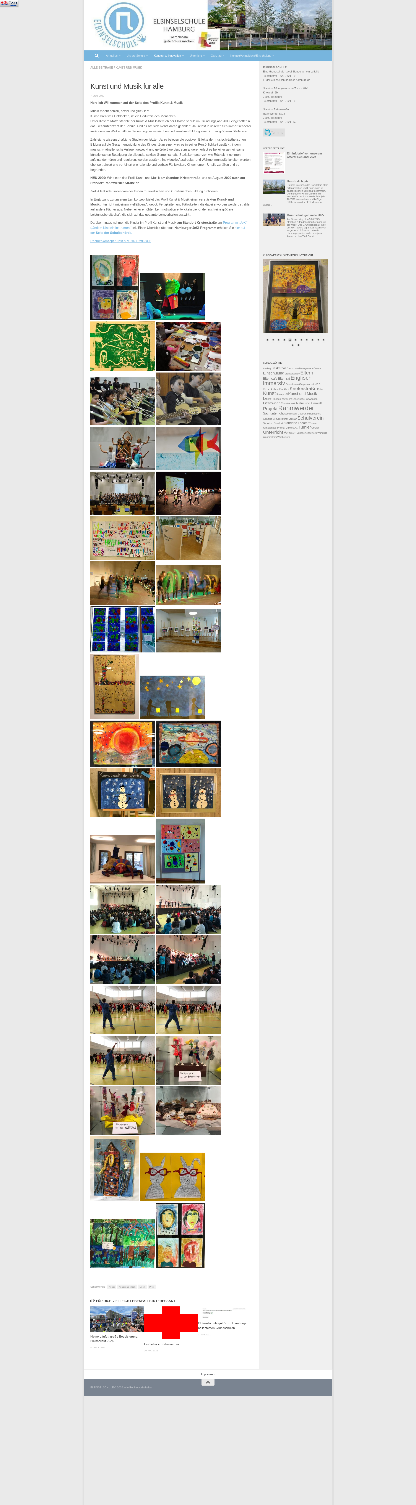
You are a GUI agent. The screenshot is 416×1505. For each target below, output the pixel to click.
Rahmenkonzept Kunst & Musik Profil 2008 (120, 241)
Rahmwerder (296, 407)
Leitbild (314, 71)
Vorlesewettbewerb (307, 433)
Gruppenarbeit (306, 384)
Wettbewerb (283, 437)
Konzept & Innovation (167, 55)
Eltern (306, 373)
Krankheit (284, 389)
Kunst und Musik (129, 67)
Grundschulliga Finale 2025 (305, 215)
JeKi (318, 384)
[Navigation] (9, 3)
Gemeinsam (292, 384)
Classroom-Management (300, 368)
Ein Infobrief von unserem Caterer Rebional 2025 (304, 155)
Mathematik (289, 403)
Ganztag (216, 55)
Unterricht (196, 55)
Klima (275, 389)
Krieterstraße (303, 388)
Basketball (278, 368)
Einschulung (273, 373)
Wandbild (322, 433)
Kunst (112, 1287)
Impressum (208, 1374)
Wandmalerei (270, 437)
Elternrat (284, 378)
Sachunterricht (273, 413)
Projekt (270, 408)
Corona (317, 368)
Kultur (320, 389)
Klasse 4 (267, 389)
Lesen (268, 398)
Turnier (305, 427)
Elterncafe (270, 378)
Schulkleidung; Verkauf (285, 419)
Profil (151, 1287)
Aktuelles (112, 55)
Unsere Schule (136, 55)
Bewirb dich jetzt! (298, 181)
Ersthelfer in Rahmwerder (161, 1344)
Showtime (268, 423)
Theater (303, 423)
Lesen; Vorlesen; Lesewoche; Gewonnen (295, 399)
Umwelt (315, 427)
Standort (278, 423)
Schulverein (310, 418)
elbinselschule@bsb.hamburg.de (290, 80)
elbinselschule (292, 373)
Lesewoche (273, 403)
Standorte (290, 423)
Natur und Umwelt (309, 403)
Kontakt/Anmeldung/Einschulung (250, 55)
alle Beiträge (101, 67)
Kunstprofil (282, 394)
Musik (142, 1287)
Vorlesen (290, 432)
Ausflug (267, 368)
